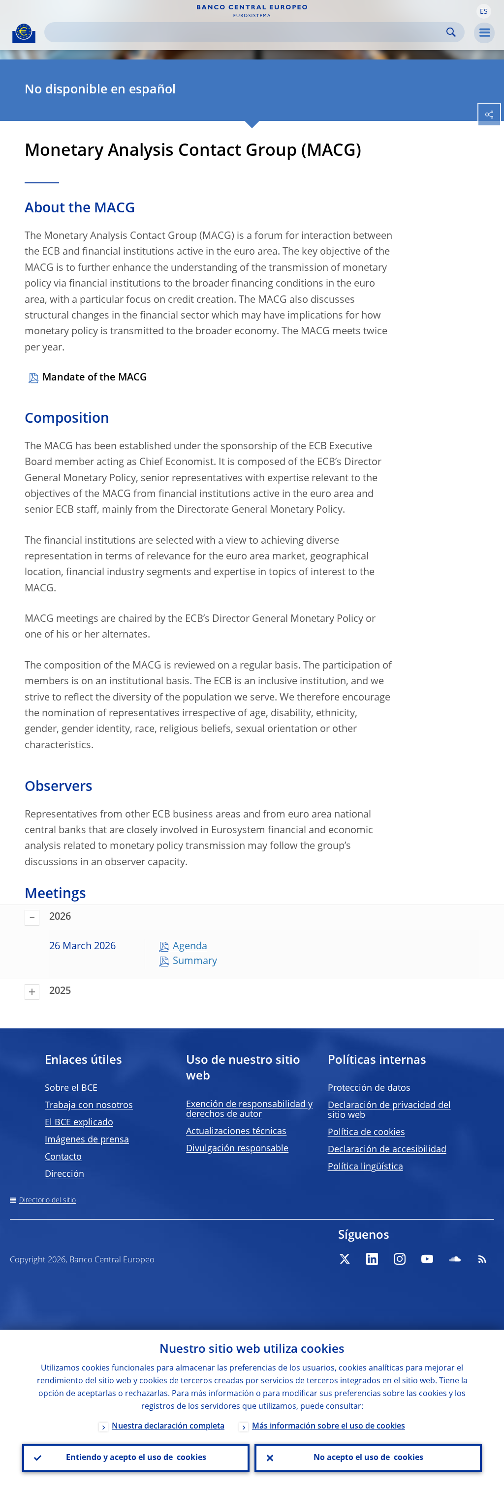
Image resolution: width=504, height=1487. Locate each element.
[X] (344, 1259)
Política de (366, 1132)
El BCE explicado (79, 1122)
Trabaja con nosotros (89, 1105)
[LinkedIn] (372, 1259)
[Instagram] (399, 1259)
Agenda (190, 947)
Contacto (63, 1157)
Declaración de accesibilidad (387, 1149)
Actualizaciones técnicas (236, 1131)
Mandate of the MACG (94, 378)
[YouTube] (427, 1259)
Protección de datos (369, 1088)
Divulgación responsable (237, 1148)
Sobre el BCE (71, 1088)
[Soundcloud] (455, 1259)
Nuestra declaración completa (168, 1426)
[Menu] (484, 33)
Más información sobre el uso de (328, 1426)
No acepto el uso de (368, 1458)
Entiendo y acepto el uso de (136, 1458)
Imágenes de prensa (87, 1140)
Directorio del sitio (47, 1200)
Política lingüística (365, 1167)
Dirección (64, 1174)
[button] (483, 11)
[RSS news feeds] (482, 1259)
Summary (195, 961)
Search (451, 32)
